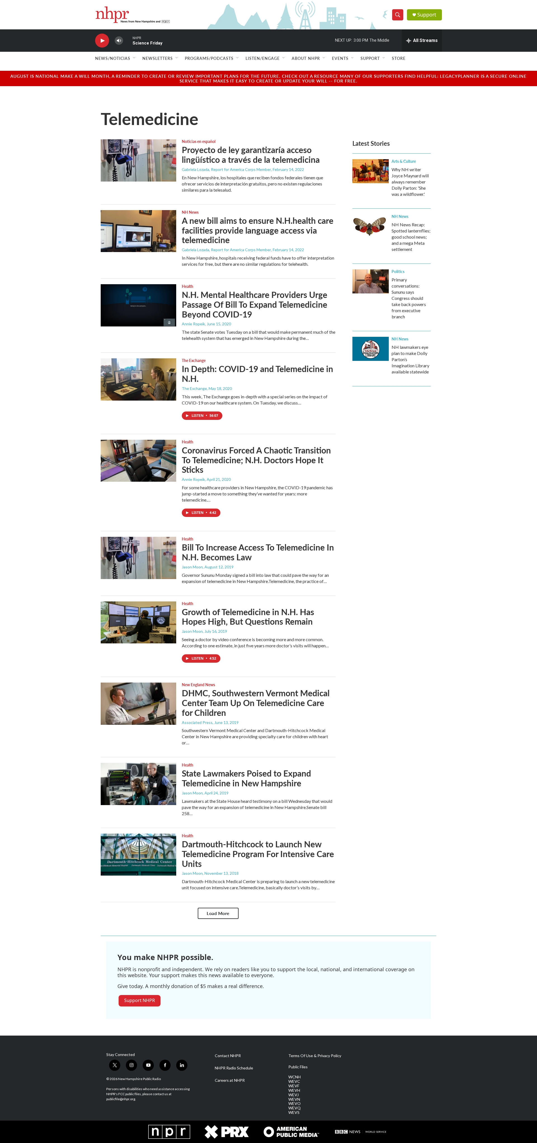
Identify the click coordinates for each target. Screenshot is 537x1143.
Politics (398, 271)
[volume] (119, 40)
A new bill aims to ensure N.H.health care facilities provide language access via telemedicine (257, 230)
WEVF (293, 1086)
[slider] (128, 40)
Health (187, 286)
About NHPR (306, 58)
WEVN (294, 1099)
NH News (190, 212)
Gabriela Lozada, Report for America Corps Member (226, 169)
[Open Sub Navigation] (134, 58)
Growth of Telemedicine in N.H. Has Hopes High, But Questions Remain (248, 616)
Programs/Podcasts (209, 58)
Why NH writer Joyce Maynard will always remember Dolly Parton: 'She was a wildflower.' (410, 182)
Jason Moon (192, 567)
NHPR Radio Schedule (234, 1068)
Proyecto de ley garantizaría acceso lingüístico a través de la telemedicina (251, 154)
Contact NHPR (228, 1055)
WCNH (294, 1077)
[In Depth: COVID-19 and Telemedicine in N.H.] (138, 379)
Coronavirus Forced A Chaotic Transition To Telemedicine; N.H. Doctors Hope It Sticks (256, 460)
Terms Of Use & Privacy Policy (314, 1055)
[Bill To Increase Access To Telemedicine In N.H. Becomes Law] (138, 558)
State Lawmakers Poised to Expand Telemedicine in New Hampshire (246, 778)
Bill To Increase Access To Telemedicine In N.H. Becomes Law (258, 552)
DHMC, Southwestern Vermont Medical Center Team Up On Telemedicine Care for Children (255, 702)
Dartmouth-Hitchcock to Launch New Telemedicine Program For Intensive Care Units (258, 853)
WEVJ (293, 1095)
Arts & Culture (404, 161)
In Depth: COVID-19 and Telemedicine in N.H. (257, 373)
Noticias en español (198, 141)
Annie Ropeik (193, 323)
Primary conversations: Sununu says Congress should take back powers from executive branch (409, 298)
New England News (198, 684)
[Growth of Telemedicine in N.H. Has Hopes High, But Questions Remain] (138, 622)
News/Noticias (112, 58)
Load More (218, 913)
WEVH (294, 1090)
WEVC (294, 1081)
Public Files (298, 1067)
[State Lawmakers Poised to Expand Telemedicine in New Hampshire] (138, 784)
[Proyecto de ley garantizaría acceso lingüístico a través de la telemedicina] (138, 160)
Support (426, 15)
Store (399, 58)
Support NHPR (139, 1000)
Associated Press (197, 722)
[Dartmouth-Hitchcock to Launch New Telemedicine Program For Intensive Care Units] (138, 855)
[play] (102, 40)
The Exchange (194, 360)
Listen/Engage (263, 58)
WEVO (294, 1103)
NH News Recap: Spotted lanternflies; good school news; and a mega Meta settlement (411, 237)
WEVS (294, 1112)
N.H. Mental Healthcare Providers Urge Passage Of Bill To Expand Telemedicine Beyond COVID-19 (254, 304)
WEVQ (294, 1108)
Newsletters (157, 58)
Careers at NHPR (230, 1080)
